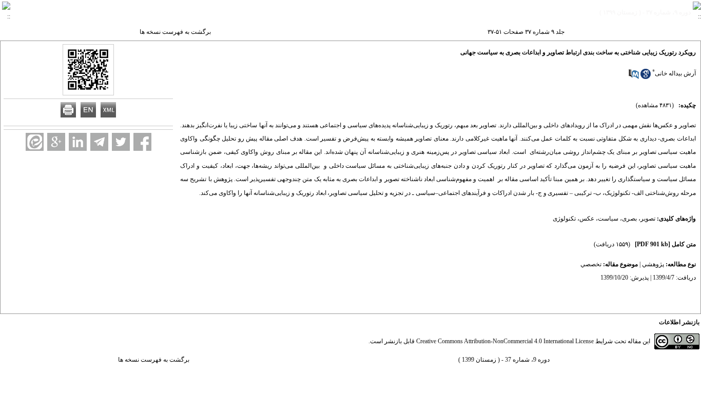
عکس (586, 218)
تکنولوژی (564, 218)
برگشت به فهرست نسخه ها (175, 31)
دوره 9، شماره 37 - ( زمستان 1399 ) (504, 359)
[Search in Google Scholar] (645, 77)
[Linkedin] (78, 142)
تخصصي (590, 264)
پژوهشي (653, 264)
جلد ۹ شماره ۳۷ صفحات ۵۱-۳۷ (526, 31)
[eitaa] (35, 142)
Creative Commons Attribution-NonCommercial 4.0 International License (505, 341)
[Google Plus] (56, 142)
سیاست (608, 218)
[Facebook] (142, 142)
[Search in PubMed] (634, 77)
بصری (629, 218)
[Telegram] (99, 142)
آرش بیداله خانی (675, 73)
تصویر (647, 218)
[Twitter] (121, 142)
